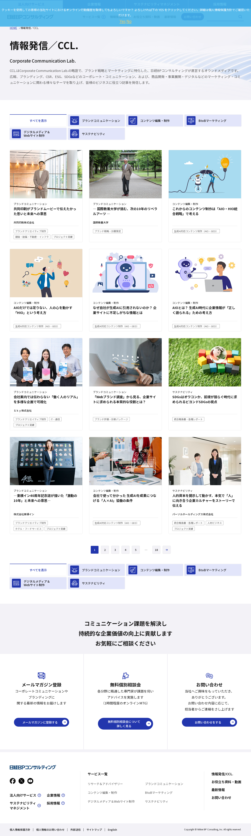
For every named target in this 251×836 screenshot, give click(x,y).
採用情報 (53, 803)
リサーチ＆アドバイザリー (105, 784)
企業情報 (53, 795)
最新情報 (218, 789)
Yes (123, 21)
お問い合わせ (221, 797)
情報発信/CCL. (222, 773)
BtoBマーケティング (212, 120)
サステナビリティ (93, 134)
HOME (13, 28)
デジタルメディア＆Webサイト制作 (37, 134)
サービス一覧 (97, 773)
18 (156, 550)
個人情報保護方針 (20, 829)
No (129, 21)
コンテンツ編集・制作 (155, 120)
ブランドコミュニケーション (101, 120)
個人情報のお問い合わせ (50, 829)
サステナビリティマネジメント (23, 805)
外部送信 (75, 829)
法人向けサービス (23, 795)
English (112, 829)
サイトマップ (94, 829)
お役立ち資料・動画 (226, 781)
